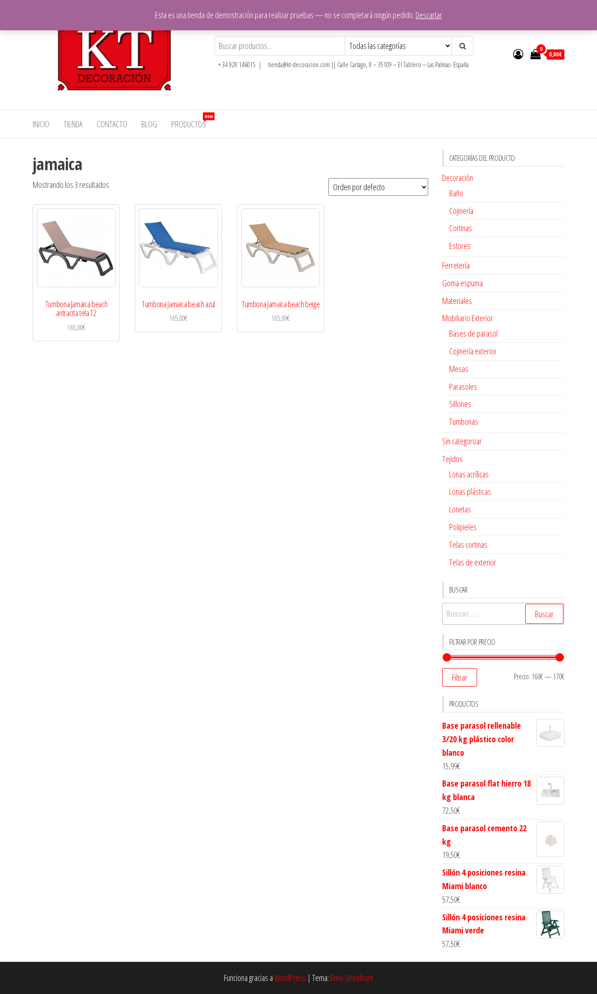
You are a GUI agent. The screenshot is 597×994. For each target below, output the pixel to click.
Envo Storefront (351, 977)
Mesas (458, 368)
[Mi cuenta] (518, 54)
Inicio (41, 124)
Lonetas (460, 509)
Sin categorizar (462, 441)
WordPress (290, 977)
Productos (192, 121)
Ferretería (456, 265)
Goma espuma (462, 283)
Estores (460, 245)
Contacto (112, 124)
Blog (149, 124)
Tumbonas (463, 421)
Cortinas (460, 228)
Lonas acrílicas (469, 474)
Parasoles (463, 386)
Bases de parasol (473, 333)
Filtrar (459, 677)
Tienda (73, 124)
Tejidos (452, 458)
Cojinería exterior (473, 351)
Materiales (457, 300)
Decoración (457, 177)
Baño (456, 193)
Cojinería (461, 210)
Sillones (460, 403)
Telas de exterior (472, 562)
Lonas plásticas (470, 491)
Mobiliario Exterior (467, 318)
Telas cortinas (468, 544)
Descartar (429, 15)
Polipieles (463, 526)
